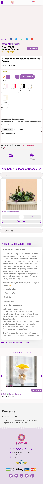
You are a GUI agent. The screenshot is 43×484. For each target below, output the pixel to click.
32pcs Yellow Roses (7, 396)
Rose (6, 148)
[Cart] (40, 3)
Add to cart (27, 77)
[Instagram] (21, 476)
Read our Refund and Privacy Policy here (15, 342)
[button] (11, 39)
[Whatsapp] (32, 476)
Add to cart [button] (21, 221)
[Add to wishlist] (3, 76)
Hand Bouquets (28, 145)
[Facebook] (11, 476)
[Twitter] (16, 476)
